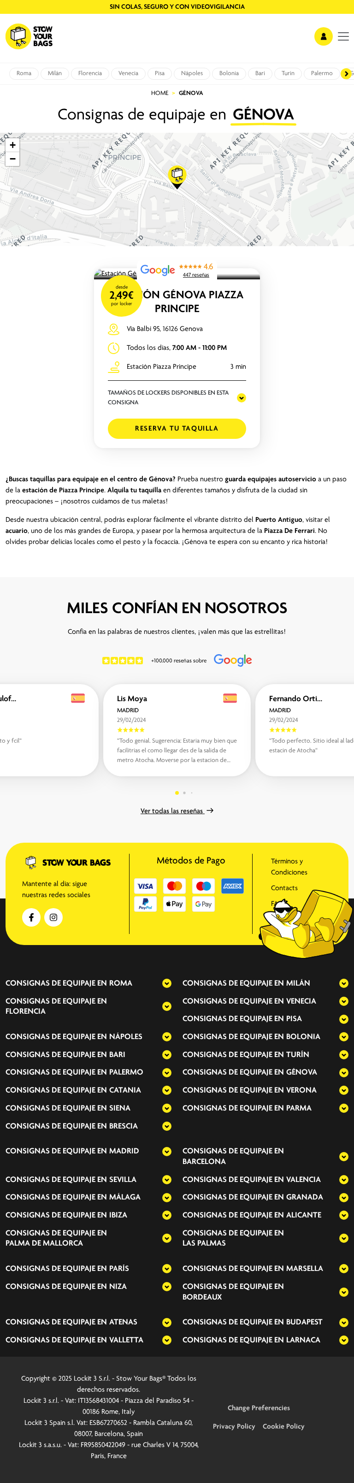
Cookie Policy (284, 1426)
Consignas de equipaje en (56, 984)
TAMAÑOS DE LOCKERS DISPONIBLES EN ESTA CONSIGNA (168, 398)
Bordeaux (202, 1298)
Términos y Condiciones (289, 867)
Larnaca (303, 1340)
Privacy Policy (234, 1426)
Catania (125, 1091)
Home (159, 93)
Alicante (303, 1215)
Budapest (304, 1322)
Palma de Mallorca (44, 1244)
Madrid (124, 1151)
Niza (118, 1287)
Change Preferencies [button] (259, 1408)
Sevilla (122, 1180)
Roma (24, 73)
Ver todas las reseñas (173, 811)
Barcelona (204, 1162)
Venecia (128, 73)
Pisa (160, 73)
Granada (304, 1197)
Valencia (303, 1180)
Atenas (123, 1322)
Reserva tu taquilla (176, 428)
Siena (119, 1109)
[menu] (343, 36)
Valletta (126, 1340)
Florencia (90, 73)
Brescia (123, 1127)
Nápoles (192, 73)
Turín (288, 73)
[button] (177, 177)
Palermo (322, 73)
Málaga (125, 1197)
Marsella (304, 1269)
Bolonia (229, 73)
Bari (260, 73)
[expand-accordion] (159, 983)
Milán (55, 73)
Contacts (284, 888)
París (119, 1269)
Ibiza (118, 1215)
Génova (301, 1073)
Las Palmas (204, 1244)
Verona (301, 1091)
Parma (299, 1109)
